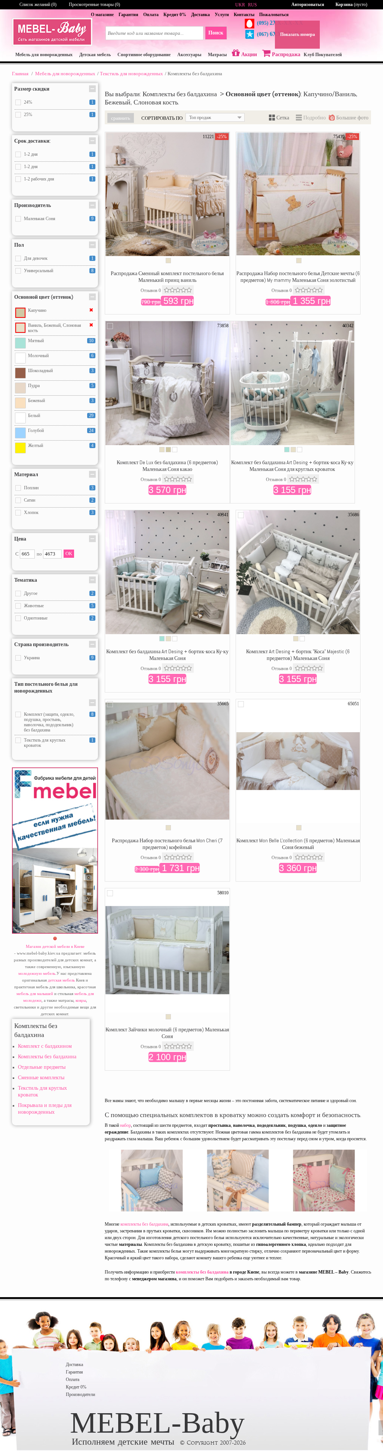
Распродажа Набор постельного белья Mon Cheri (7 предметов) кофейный (167, 844)
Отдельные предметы (41, 1067)
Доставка (200, 14)
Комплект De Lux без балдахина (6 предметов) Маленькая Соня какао (167, 465)
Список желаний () (37, 4)
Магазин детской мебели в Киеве (55, 946)
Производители (80, 1394)
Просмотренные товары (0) (94, 4)
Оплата (151, 14)
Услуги (222, 14)
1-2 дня (31, 154)
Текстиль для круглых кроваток (44, 742)
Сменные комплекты (41, 1077)
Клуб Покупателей (323, 54)
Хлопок (31, 512)
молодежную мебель (36, 973)
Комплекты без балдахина (47, 1056)
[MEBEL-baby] (52, 44)
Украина (32, 657)
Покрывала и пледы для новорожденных (44, 1108)
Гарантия (128, 14)
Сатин (29, 500)
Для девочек (36, 258)
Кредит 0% (174, 14)
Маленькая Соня (39, 218)
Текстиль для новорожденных (131, 73)
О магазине (102, 14)
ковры (81, 1000)
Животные (34, 605)
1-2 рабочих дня (39, 179)
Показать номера (297, 34)
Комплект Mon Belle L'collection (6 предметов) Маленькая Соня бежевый (298, 844)
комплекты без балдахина (144, 1224)
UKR (240, 4)
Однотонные (36, 618)
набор (125, 1125)
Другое (30, 593)
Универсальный (38, 270)
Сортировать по (162, 118)
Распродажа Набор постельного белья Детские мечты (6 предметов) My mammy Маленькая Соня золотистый (298, 276)
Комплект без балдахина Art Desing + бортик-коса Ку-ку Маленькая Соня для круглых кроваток (292, 465)
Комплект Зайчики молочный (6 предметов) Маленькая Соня (167, 1033)
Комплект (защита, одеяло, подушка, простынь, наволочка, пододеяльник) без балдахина (49, 722)
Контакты (244, 14)
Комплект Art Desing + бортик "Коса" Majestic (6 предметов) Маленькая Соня (298, 654)
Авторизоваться (307, 4)
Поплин (31, 487)
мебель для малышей (34, 993)
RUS (252, 4)
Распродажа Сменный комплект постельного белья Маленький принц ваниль (167, 276)
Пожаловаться (274, 14)
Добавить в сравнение (110, 137)
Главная (20, 73)
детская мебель (61, 980)
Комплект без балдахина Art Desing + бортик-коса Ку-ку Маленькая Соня (167, 654)
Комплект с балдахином (45, 1046)
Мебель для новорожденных (65, 73)
